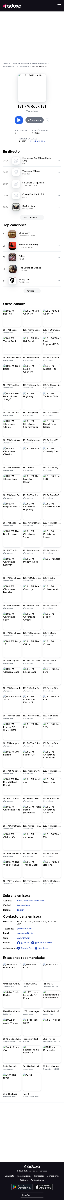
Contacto (9, 1176)
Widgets (24, 1180)
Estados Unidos (39, 63)
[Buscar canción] (59, 161)
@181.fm (25, 943)
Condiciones (53, 1176)
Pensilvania (8, 66)
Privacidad (39, 1176)
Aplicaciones (37, 1180)
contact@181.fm (25, 933)
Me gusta (36, 120)
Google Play (27, 948)
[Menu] (59, 5)
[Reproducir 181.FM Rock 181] (19, 120)
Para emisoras (24, 1176)
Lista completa (30, 217)
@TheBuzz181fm (43, 943)
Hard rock (39, 900)
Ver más (30, 291)
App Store (43, 948)
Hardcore (28, 900)
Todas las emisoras (20, 63)
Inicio (5, 63)
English (20, 910)
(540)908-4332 (24, 928)
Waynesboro (23, 66)
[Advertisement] (32, 37)
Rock (19, 900)
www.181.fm (23, 938)
